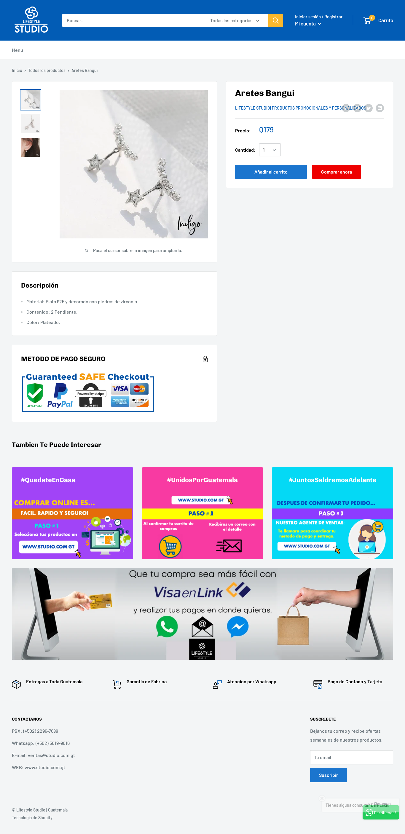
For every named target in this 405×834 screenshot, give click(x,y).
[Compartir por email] (380, 107)
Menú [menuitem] (17, 50)
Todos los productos (47, 70)
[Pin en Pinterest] (357, 107)
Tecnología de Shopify (32, 817)
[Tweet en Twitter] (368, 107)
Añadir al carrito (271, 172)
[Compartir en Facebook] (346, 107)
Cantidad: (245, 150)
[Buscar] (275, 20)
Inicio (17, 70)
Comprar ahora (336, 172)
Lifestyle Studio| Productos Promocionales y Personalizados (300, 108)
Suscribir (328, 775)
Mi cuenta (306, 23)
